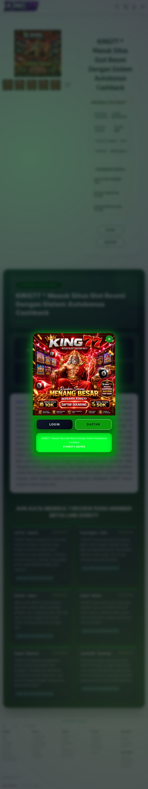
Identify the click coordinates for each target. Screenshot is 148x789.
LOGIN (54, 424)
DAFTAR (93, 424)
